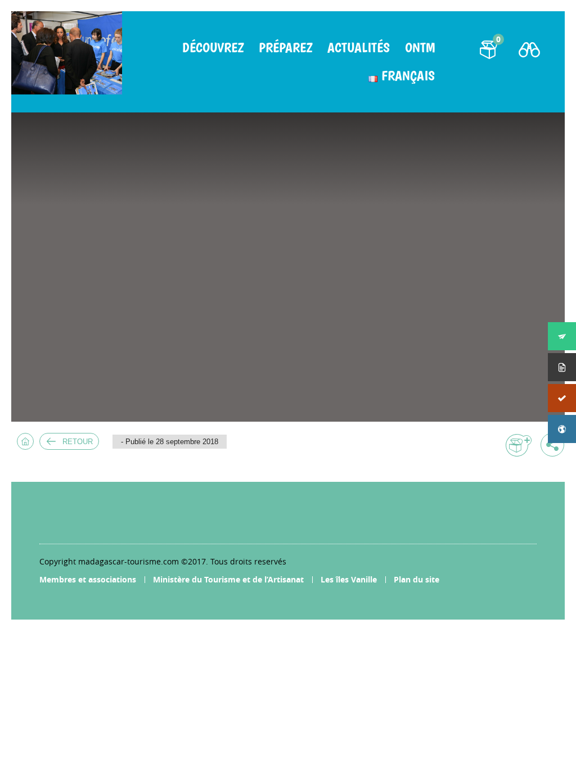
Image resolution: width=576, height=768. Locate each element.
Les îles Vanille (349, 579)
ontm (420, 47)
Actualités (358, 47)
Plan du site (416, 579)
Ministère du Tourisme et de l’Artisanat (228, 579)
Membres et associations (87, 579)
